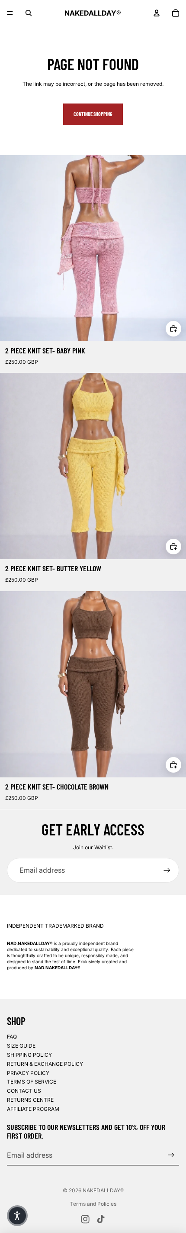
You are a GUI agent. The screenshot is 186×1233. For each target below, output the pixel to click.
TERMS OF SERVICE (31, 1081)
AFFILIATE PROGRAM (33, 1109)
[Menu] (10, 13)
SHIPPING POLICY (29, 1055)
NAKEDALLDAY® (103, 1190)
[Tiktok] (101, 1219)
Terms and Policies (93, 1204)
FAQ (12, 1036)
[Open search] (28, 13)
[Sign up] (167, 870)
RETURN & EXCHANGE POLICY (45, 1064)
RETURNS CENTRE (30, 1100)
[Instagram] (85, 1219)
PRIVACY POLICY (28, 1073)
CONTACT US (24, 1090)
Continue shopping (93, 114)
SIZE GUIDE (21, 1045)
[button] (17, 1215)
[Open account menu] (156, 13)
